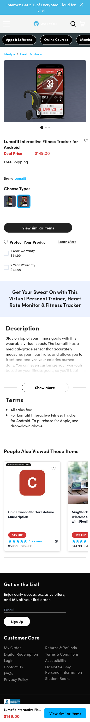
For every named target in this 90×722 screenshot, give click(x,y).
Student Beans (57, 678)
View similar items (38, 227)
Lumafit (20, 178)
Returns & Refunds (61, 647)
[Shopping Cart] (82, 24)
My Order (12, 647)
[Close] (81, 5)
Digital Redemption (21, 654)
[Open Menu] (7, 24)
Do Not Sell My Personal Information (63, 669)
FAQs (8, 673)
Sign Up (17, 621)
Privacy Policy (16, 679)
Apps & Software (19, 39)
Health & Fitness (31, 53)
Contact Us (13, 666)
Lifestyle (9, 53)
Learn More (67, 241)
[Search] (73, 24)
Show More (45, 387)
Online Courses (56, 39)
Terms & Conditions (61, 654)
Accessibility (55, 660)
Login (8, 660)
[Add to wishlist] (86, 140)
